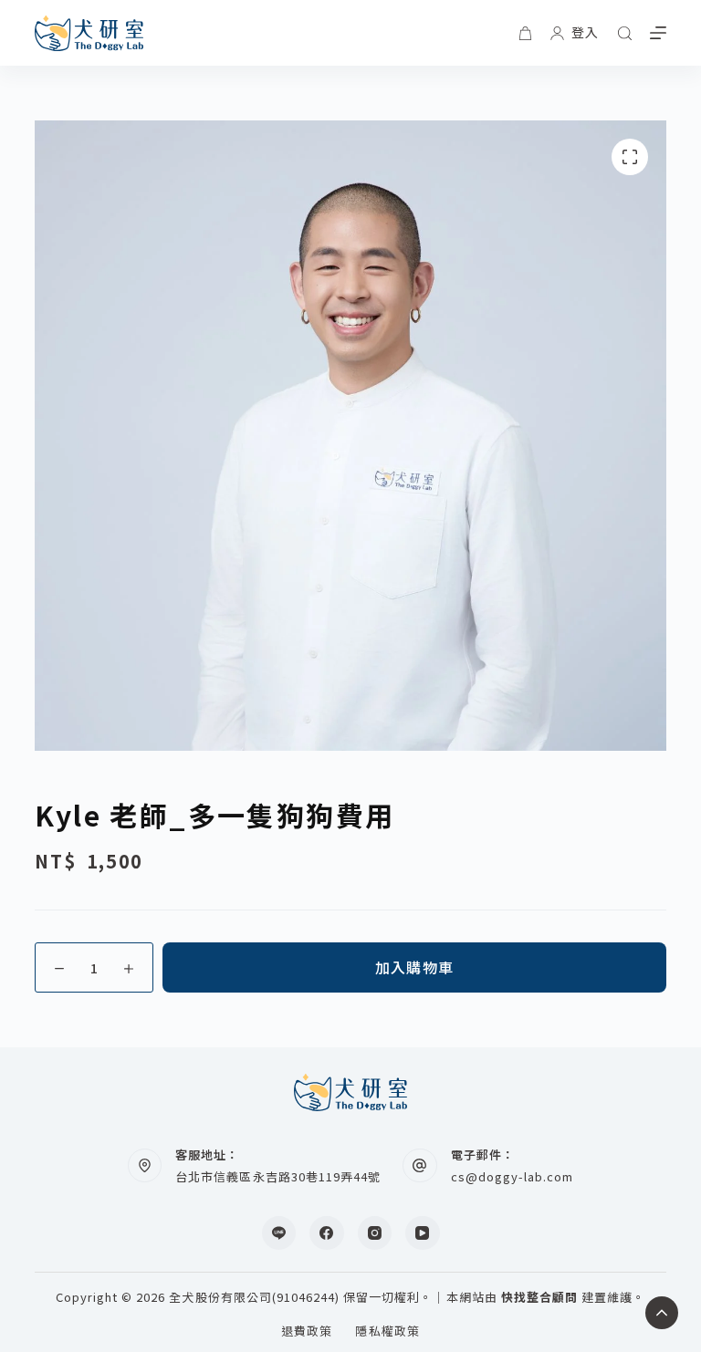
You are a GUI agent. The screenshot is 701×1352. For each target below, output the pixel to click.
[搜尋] (625, 33)
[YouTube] (422, 1233)
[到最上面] (661, 1312)
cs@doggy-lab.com (512, 1176)
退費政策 (306, 1331)
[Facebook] (326, 1233)
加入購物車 (414, 967)
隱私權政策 (387, 1331)
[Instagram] (375, 1233)
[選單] (658, 33)
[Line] (279, 1233)
